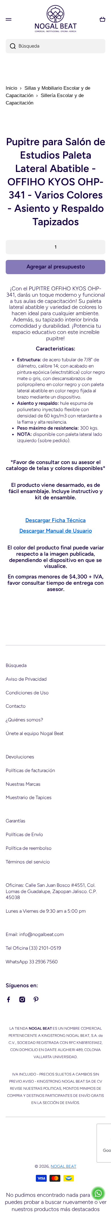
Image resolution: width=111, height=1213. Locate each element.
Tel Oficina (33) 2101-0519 (33, 948)
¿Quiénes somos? (24, 720)
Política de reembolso (29, 848)
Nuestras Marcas (23, 784)
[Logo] (55, 19)
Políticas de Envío (24, 834)
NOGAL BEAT (63, 1166)
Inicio (11, 88)
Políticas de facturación (30, 770)
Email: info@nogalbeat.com (35, 934)
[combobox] (55, 46)
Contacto (16, 706)
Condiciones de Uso (27, 692)
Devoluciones (20, 757)
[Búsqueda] (11, 46)
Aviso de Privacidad (26, 679)
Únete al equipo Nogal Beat (34, 733)
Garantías (15, 821)
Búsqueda (16, 665)
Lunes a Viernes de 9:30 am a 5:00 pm (46, 911)
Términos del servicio (28, 862)
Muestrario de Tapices (29, 797)
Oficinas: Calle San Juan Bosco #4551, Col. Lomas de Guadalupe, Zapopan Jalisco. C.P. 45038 (51, 891)
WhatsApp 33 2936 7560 (32, 961)
